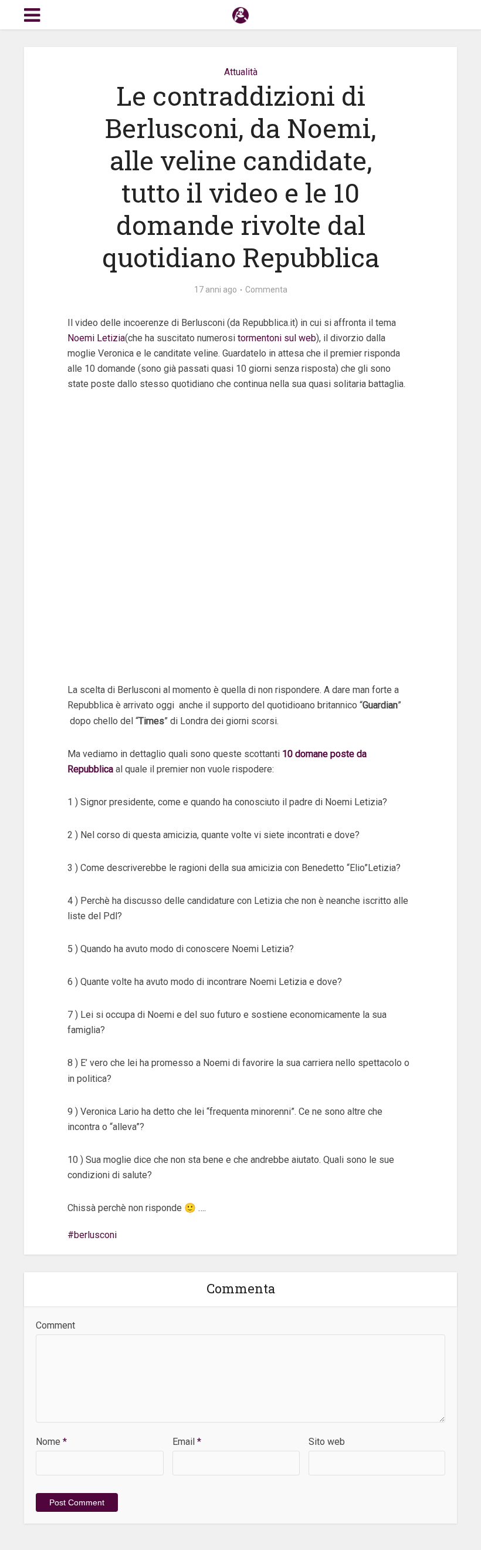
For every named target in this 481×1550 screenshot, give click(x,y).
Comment (55, 1325)
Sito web (327, 1441)
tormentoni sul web (277, 338)
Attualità (241, 72)
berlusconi (95, 1234)
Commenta (266, 289)
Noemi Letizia (96, 338)
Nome (51, 1441)
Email (186, 1441)
